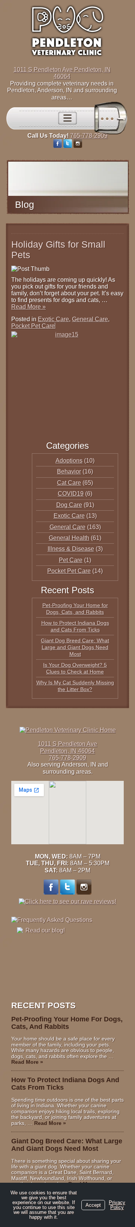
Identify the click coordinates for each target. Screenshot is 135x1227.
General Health (69, 538)
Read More (28, 307)
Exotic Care (53, 319)
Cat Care (69, 483)
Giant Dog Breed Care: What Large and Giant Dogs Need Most (75, 647)
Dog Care (69, 505)
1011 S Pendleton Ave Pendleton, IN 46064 (62, 73)
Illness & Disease (71, 549)
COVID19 (71, 493)
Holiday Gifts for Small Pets (58, 249)
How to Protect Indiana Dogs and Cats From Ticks (65, 1083)
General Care (90, 319)
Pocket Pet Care (33, 326)
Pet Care (70, 560)
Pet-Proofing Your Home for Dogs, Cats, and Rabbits (67, 1022)
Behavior (69, 471)
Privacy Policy (117, 1205)
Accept (93, 1205)
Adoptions (69, 460)
